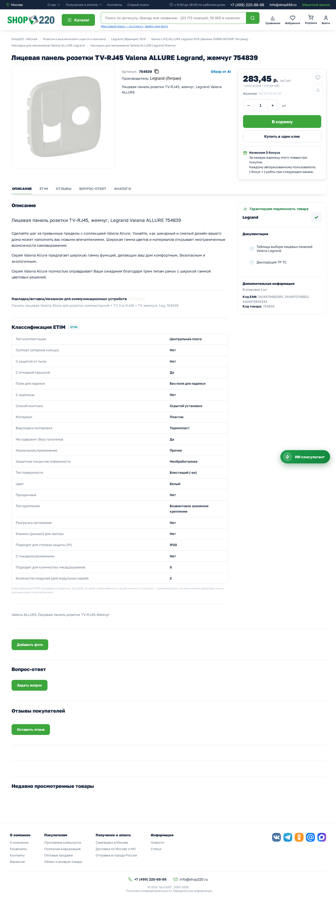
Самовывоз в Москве (112, 842)
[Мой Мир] (310, 837)
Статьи (156, 849)
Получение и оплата (82, 4)
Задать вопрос (29, 685)
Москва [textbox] (17, 5)
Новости (157, 842)
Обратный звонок (316, 5)
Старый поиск (138, 5)
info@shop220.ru (283, 5)
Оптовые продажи (58, 855)
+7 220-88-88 (247, 4)
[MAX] (321, 837)
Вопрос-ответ (92, 189)
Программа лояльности (62, 842)
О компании (19, 842)
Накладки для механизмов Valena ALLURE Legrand (48, 45)
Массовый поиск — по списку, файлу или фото (134, 26)
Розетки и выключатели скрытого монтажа (74, 39)
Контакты (114, 5)
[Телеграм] (287, 837)
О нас (51, 4)
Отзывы (63, 189)
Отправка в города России (116, 855)
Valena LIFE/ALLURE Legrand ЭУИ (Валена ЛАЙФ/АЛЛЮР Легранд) (199, 39)
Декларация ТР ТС (272, 262)
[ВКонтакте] (276, 837)
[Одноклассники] (299, 837)
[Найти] (252, 18)
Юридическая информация (192, 891)
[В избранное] (318, 77)
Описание (22, 189)
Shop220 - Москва (24, 39)
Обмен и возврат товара (63, 862)
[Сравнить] (318, 89)
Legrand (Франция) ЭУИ (128, 39)
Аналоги (122, 189)
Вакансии (17, 862)
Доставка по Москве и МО (116, 849)
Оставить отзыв (31, 729)
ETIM (44, 189)
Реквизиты (18, 849)
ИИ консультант (310, 457)
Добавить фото (30, 644)
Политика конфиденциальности (149, 891)
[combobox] (26, 4)
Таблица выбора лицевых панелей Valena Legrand (284, 249)
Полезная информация (62, 849)
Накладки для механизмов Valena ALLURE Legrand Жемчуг (133, 45)
